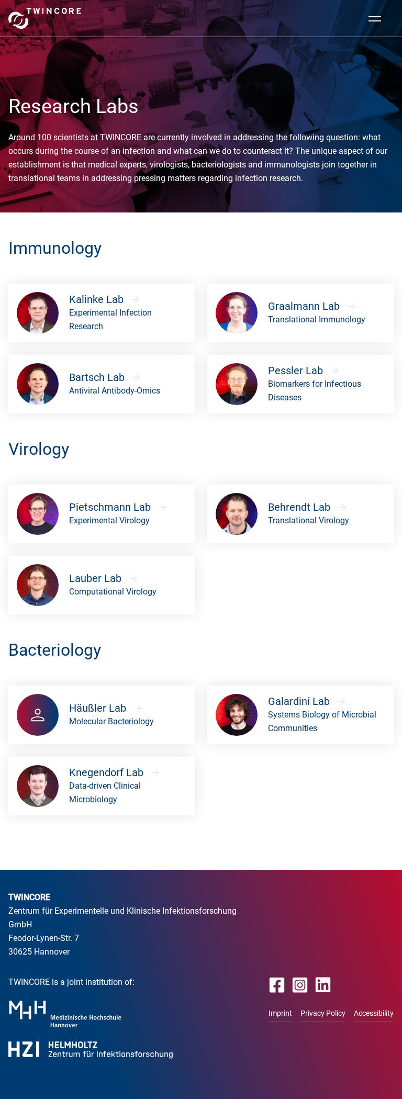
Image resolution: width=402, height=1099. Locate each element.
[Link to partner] (65, 1014)
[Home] (44, 18)
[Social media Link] (277, 984)
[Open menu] (374, 18)
